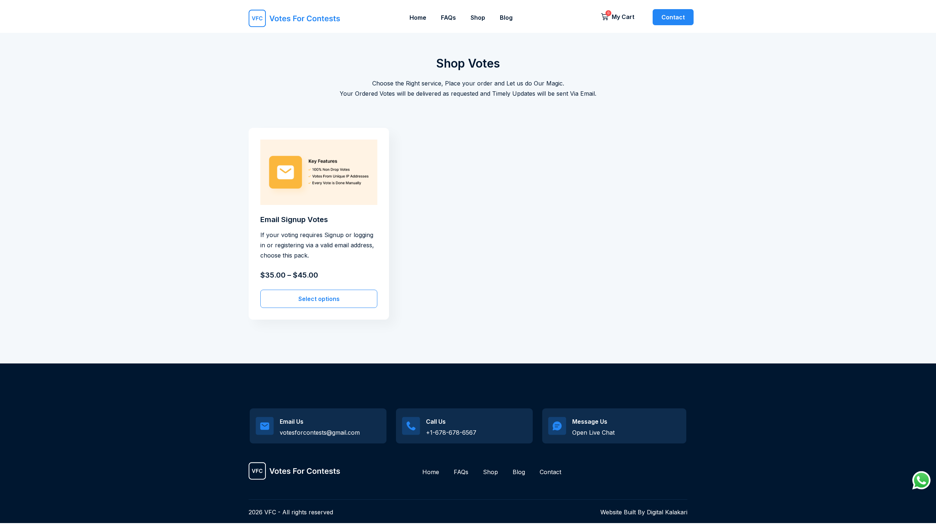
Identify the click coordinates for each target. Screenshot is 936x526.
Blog (506, 17)
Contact (550, 472)
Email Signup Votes (294, 219)
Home (418, 17)
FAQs (448, 17)
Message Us (589, 421)
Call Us (436, 421)
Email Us (291, 421)
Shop (478, 17)
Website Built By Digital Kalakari (643, 512)
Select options (319, 298)
